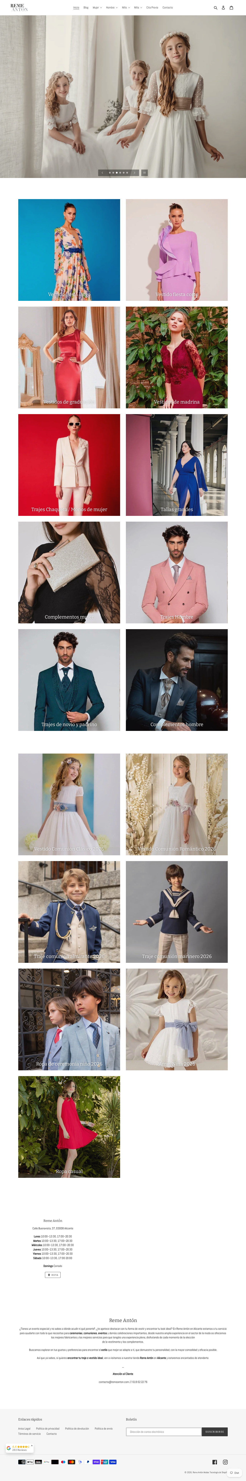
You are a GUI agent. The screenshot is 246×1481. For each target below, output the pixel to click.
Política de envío (104, 1428)
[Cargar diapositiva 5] (124, 173)
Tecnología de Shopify (219, 1472)
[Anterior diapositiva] (102, 173)
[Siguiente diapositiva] (134, 173)
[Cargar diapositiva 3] (117, 173)
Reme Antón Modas (201, 1472)
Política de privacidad (47, 1428)
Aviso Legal (24, 1428)
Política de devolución (77, 1428)
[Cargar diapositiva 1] (110, 173)
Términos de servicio (29, 1433)
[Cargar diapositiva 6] (127, 173)
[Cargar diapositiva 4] (120, 173)
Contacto (52, 1433)
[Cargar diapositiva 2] (113, 173)
